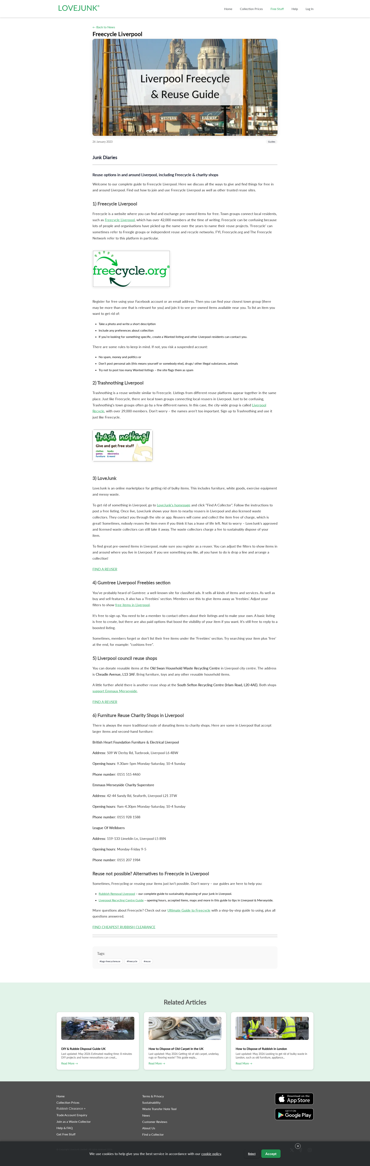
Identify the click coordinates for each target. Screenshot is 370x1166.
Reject (252, 1153)
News (146, 1115)
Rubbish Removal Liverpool (117, 893)
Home (60, 1096)
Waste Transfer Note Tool (159, 1109)
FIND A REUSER (104, 569)
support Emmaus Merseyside (114, 691)
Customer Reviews (154, 1121)
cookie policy (211, 1154)
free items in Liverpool (132, 605)
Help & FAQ (64, 1128)
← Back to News (103, 27)
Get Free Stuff (66, 1134)
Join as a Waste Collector (73, 1121)
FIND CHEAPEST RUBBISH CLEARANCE (123, 927)
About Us (148, 1128)
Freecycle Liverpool (120, 220)
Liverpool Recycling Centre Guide (121, 900)
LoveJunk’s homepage (173, 505)
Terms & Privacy (153, 1096)
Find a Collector (153, 1134)
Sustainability (151, 1102)
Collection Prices (67, 1102)
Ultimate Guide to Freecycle (188, 910)
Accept (271, 1154)
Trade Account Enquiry (71, 1115)
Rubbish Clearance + (71, 1108)
